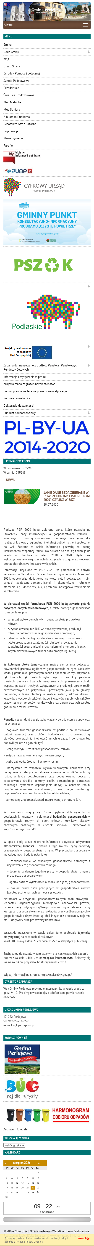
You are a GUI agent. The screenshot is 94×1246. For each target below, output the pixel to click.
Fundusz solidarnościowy (19, 413)
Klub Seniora (11, 109)
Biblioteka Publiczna (16, 117)
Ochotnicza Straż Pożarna (19, 124)
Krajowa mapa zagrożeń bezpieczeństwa (29, 384)
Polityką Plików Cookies (29, 1241)
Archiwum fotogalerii (16, 1129)
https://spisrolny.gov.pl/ (56, 974)
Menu (8, 25)
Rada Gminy (11, 52)
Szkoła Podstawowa (16, 80)
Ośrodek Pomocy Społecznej (21, 73)
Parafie (8, 145)
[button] (89, 52)
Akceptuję (83, 1238)
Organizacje (10, 131)
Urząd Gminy (11, 66)
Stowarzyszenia (13, 138)
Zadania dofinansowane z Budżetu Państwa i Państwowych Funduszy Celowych (40, 367)
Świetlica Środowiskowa (18, 95)
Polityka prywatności (16, 398)
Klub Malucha (12, 102)
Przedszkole (11, 88)
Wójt (6, 59)
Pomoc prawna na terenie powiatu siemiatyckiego (35, 391)
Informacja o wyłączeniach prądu (24, 377)
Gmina (7, 44)
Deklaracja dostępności (18, 405)
